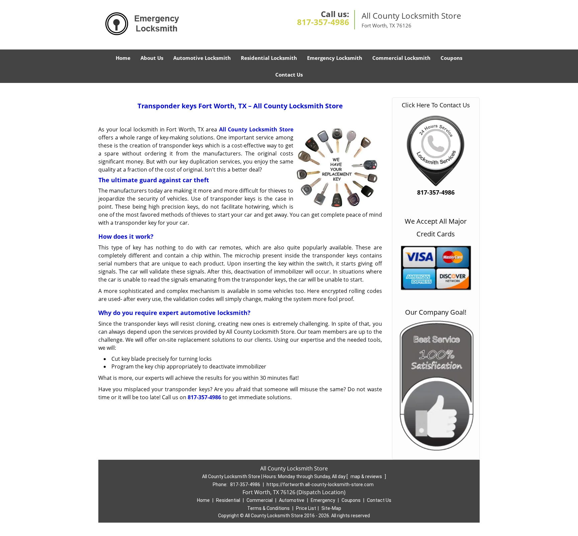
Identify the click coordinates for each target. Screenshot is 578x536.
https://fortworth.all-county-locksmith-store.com (320, 484)
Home (123, 58)
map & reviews (367, 476)
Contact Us (289, 74)
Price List (306, 508)
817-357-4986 (323, 21)
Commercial (260, 500)
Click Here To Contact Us (436, 105)
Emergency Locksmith (334, 58)
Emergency (323, 500)
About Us (151, 58)
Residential (228, 500)
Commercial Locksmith (401, 58)
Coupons (451, 58)
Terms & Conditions (268, 508)
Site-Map (331, 508)
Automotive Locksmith (202, 58)
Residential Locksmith (269, 58)
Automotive (291, 500)
